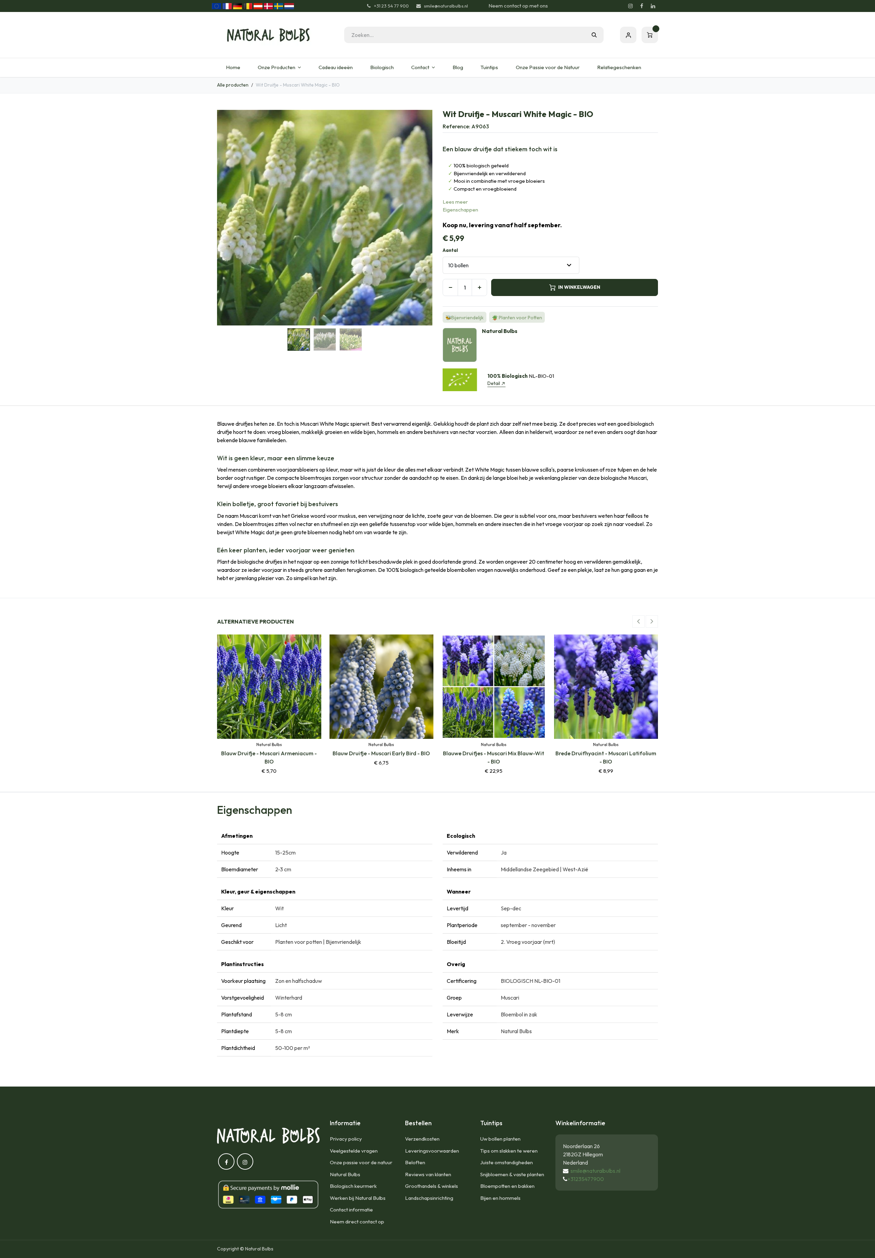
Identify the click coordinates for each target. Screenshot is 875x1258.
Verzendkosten (422, 1138)
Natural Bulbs (345, 1174)
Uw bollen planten (500, 1138)
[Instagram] (630, 6)
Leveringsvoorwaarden (432, 1150)
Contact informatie (351, 1209)
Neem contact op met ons (518, 5)
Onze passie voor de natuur (361, 1162)
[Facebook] (641, 6)
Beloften (415, 1162)
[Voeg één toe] (479, 287)
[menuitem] (233, 67)
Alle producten (232, 85)
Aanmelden (628, 35)
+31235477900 (585, 1179)
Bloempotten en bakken (507, 1186)
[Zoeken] (594, 35)
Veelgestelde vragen (354, 1150)
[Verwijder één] (450, 287)
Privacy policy (346, 1138)
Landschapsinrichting (429, 1198)
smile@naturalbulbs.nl (595, 1170)
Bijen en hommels (500, 1198)
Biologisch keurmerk (353, 1186)
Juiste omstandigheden (506, 1162)
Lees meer (455, 201)
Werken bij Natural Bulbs (358, 1198)
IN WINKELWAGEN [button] (579, 287)
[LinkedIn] (653, 6)
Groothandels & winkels (431, 1186)
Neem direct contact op (357, 1221)
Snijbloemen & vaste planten (512, 1174)
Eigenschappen (460, 209)
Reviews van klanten (428, 1174)
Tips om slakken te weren (509, 1150)
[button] (228, 217)
